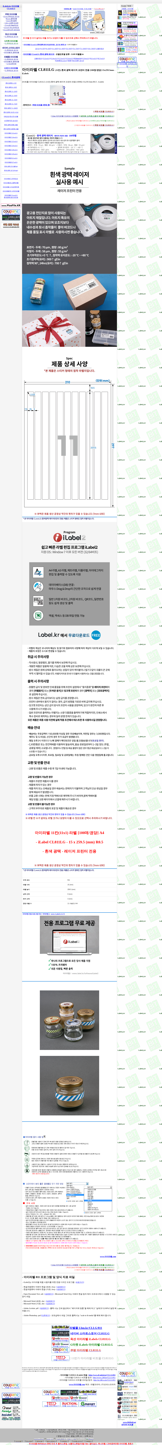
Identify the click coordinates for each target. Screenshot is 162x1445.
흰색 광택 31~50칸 (11, 100)
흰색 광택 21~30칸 (11, 96)
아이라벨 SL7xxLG (11, 162)
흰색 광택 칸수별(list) (11, 166)
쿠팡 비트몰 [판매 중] (41, 105)
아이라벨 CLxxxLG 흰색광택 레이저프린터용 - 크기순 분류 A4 (45, 44)
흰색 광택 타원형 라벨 (11, 129)
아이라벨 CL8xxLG (11, 150)
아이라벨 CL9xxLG (11, 154)
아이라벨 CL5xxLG (11, 141)
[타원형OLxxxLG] (61, 61)
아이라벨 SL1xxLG (11, 158)
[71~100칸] (83, 49)
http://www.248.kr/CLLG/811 (104, 1378)
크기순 (37, 49)
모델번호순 (38, 58)
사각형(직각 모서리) (11, 121)
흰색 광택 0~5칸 (11, 83)
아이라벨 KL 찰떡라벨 (11, 183)
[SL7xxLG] (101, 58)
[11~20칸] (55, 49)
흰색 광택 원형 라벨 (11, 125)
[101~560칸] (92, 49)
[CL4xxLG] (54, 58)
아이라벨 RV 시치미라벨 (11, 191)
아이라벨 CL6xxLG (11, 146)
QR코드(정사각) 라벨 (11, 116)
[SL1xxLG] (93, 58)
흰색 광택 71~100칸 (11, 108)
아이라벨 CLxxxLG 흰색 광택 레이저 (38, 54)
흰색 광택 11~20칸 (11, 91)
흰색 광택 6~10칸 (11, 87)
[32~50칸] (69, 49)
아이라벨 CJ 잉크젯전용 (11, 187)
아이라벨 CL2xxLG (11, 133)
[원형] (69, 61)
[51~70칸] (76, 49)
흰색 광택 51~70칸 (11, 104)
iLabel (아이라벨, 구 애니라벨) (82, 9)
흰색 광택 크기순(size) (11, 170)
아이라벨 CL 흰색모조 (11, 178)
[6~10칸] (48, 49)
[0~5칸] (42, 49)
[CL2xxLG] (46, 58)
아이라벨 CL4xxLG (11, 137)
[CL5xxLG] (62, 58)
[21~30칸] (62, 49)
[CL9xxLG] (85, 58)
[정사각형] (75, 61)
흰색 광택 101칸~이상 (11, 112)
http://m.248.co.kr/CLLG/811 (104, 1380)
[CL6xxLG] (69, 58)
